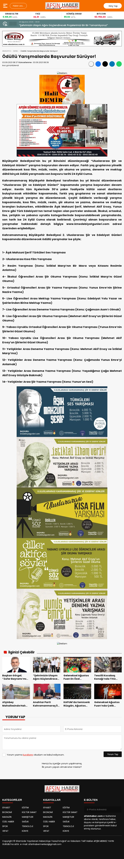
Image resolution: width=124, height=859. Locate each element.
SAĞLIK (25, 821)
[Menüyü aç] (5, 6)
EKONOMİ (7, 812)
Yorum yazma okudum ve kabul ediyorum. (35, 754)
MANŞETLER (27, 816)
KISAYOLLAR (51, 799)
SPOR (5, 826)
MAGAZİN (6, 816)
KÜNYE (25, 830)
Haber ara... (18, 6)
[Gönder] (118, 809)
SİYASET (6, 807)
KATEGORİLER (12, 799)
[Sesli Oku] (91, 64)
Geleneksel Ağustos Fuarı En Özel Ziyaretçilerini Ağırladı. (52, 25)
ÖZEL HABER (8, 821)
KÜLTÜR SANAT (29, 812)
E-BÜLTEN (91, 799)
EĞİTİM (25, 807)
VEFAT (5, 830)
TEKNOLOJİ (27, 826)
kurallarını (28, 754)
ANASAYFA (6, 51)
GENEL (15, 51)
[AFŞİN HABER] (62, 5)
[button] (11, 24)
